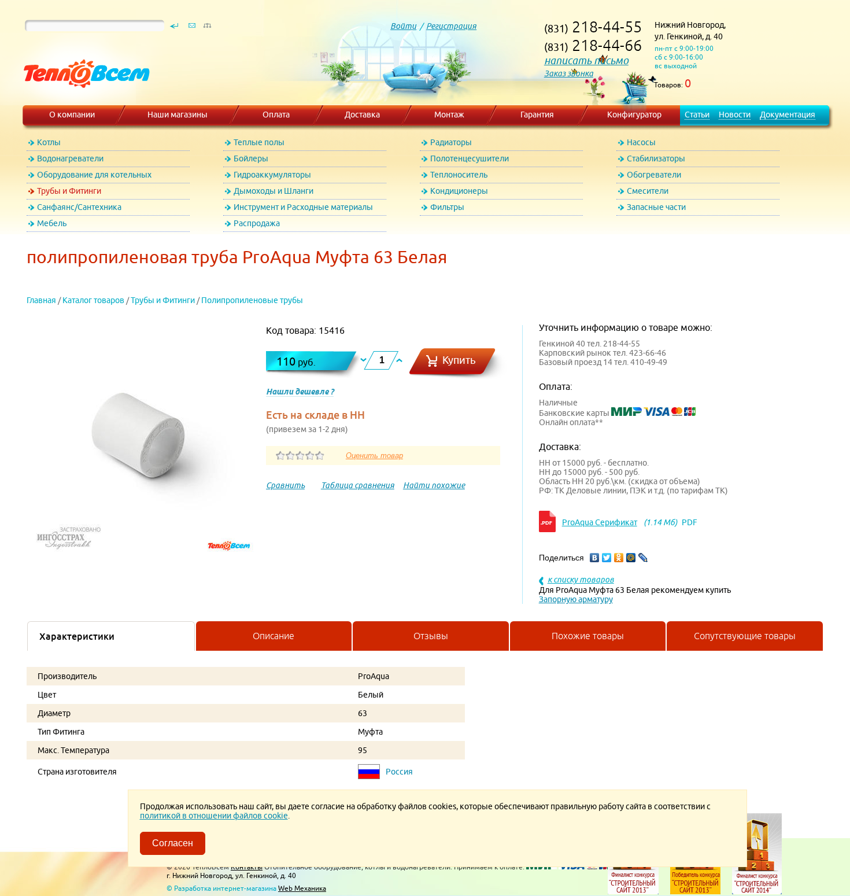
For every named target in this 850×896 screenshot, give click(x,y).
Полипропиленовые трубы (252, 300)
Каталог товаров (93, 300)
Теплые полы (259, 142)
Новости (735, 114)
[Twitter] (607, 557)
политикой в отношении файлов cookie (214, 815)
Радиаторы (451, 142)
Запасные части (656, 207)
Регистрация (451, 26)
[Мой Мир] (631, 557)
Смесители (647, 191)
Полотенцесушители (469, 158)
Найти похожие (434, 485)
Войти (403, 26)
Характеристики (76, 636)
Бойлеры (251, 158)
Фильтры (447, 207)
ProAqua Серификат (599, 522)
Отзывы (430, 635)
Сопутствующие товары (745, 635)
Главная (41, 300)
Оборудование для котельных (94, 174)
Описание (273, 635)
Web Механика (302, 888)
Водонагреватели (70, 158)
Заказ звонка (568, 73)
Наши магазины (177, 114)
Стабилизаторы (656, 158)
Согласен (172, 843)
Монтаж (449, 114)
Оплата (276, 114)
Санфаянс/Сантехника (79, 207)
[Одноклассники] (619, 557)
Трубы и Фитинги (69, 191)
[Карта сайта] (207, 28)
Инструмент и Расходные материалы (303, 207)
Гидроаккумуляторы (272, 174)
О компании (72, 114)
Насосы (641, 142)
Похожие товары (588, 635)
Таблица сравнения (357, 485)
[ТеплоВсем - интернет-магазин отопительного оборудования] (82, 99)
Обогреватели (654, 174)
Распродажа (257, 223)
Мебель (51, 223)
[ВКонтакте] (595, 557)
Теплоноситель (458, 174)
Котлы (49, 142)
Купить (459, 360)
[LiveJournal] (643, 557)
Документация (787, 114)
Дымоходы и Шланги (273, 191)
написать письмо (586, 60)
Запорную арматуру (576, 599)
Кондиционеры (459, 191)
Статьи (697, 114)
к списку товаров (581, 579)
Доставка (362, 114)
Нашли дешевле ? (300, 391)
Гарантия (537, 114)
